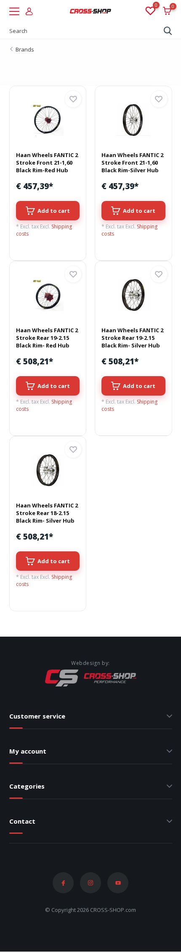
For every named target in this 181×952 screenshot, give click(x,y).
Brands (25, 49)
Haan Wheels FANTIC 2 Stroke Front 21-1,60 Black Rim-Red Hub (47, 162)
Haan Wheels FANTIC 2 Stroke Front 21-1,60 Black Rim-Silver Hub (132, 162)
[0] (149, 11)
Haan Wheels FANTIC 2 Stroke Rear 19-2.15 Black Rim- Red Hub (47, 337)
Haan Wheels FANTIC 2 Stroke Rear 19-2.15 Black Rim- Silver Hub (132, 337)
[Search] (168, 31)
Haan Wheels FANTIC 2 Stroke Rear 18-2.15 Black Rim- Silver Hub (47, 513)
